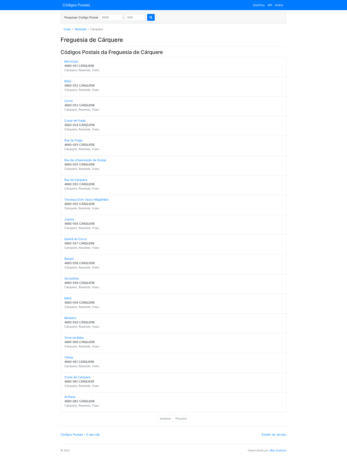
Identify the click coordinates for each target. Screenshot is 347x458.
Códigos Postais (76, 5)
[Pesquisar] (151, 17)
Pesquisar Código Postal (81, 17)
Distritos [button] (259, 5)
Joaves (69, 219)
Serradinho (71, 278)
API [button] (269, 5)
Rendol (69, 258)
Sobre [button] (279, 5)
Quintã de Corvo (75, 239)
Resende (80, 29)
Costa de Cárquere (77, 377)
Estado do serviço (274, 434)
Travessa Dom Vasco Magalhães (86, 199)
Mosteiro (70, 318)
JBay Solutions (277, 450)
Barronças (71, 61)
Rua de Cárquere (75, 180)
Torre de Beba (74, 337)
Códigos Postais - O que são (80, 434)
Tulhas (68, 357)
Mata (67, 298)
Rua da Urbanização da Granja (85, 160)
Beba (67, 81)
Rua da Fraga (73, 140)
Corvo (68, 101)
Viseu (67, 29)
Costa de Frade (74, 120)
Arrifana (69, 397)
